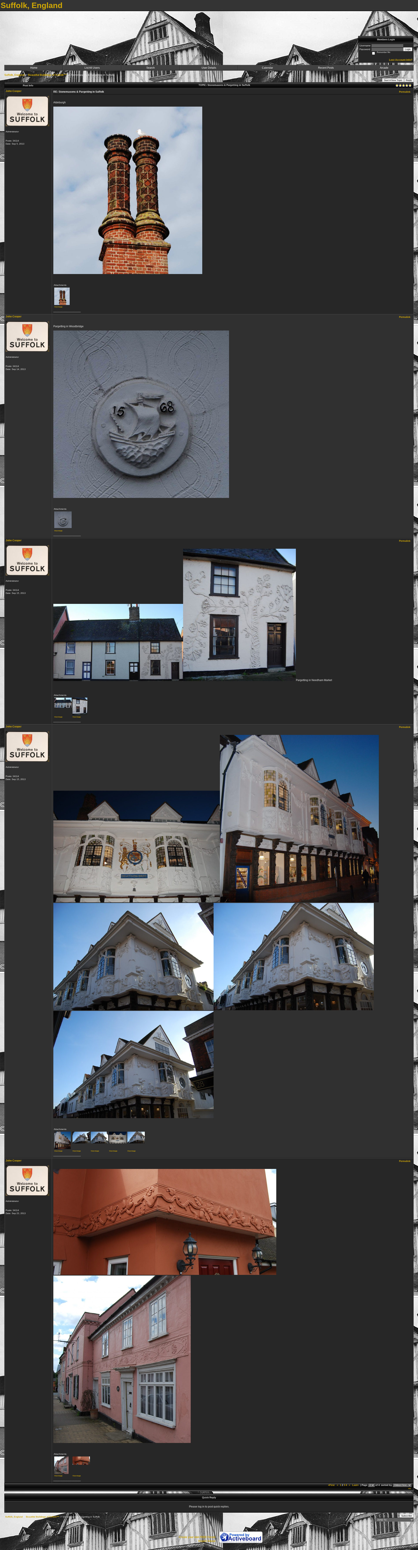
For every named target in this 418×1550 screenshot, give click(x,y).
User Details (209, 67)
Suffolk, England (14, 75)
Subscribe (406, 1515)
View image (58, 307)
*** (409, 1489)
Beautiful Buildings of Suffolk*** (47, 75)
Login (408, 49)
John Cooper (14, 91)
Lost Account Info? (400, 59)
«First (331, 1485)
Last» (355, 1485)
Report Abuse (207, 1541)
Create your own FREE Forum (197, 1537)
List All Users (92, 67)
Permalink (404, 91)
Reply (409, 80)
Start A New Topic (393, 80)
